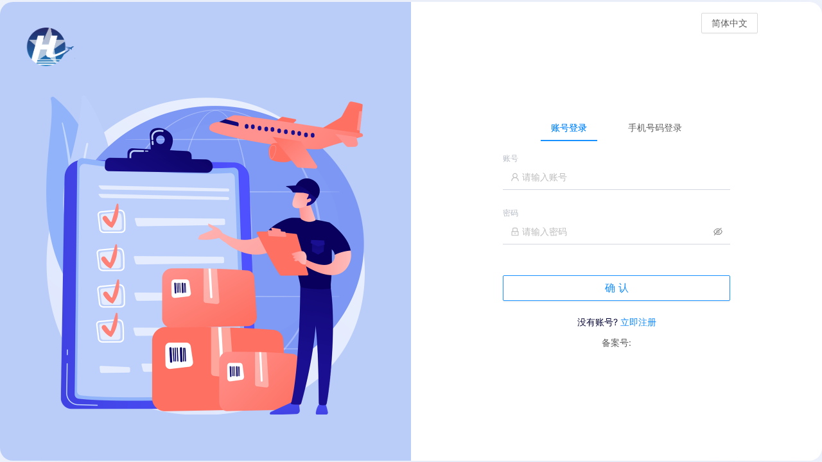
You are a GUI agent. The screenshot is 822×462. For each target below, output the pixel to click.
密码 (510, 213)
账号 (510, 158)
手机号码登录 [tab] (655, 127)
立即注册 (638, 321)
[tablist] (616, 127)
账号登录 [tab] (569, 127)
